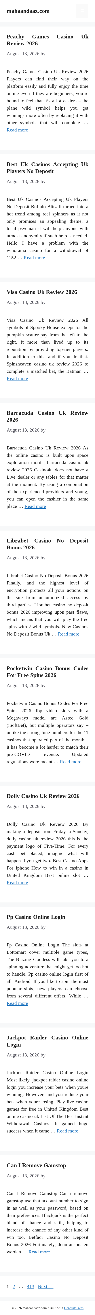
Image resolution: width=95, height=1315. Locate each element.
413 (31, 1286)
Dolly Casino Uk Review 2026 (43, 796)
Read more (17, 130)
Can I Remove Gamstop (36, 1165)
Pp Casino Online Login (36, 917)
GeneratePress (74, 1308)
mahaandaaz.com (28, 11)
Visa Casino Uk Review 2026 (42, 292)
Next (45, 1286)
